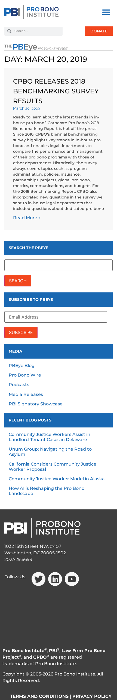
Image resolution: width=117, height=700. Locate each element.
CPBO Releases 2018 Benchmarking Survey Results (56, 91)
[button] (106, 12)
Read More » (27, 217)
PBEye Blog (22, 365)
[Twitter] (38, 579)
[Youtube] (72, 579)
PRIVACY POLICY (92, 696)
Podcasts (19, 384)
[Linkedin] (55, 579)
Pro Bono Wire (25, 375)
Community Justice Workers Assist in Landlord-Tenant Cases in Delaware (49, 437)
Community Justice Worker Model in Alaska (57, 478)
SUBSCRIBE (21, 332)
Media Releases (26, 394)
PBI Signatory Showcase (36, 403)
